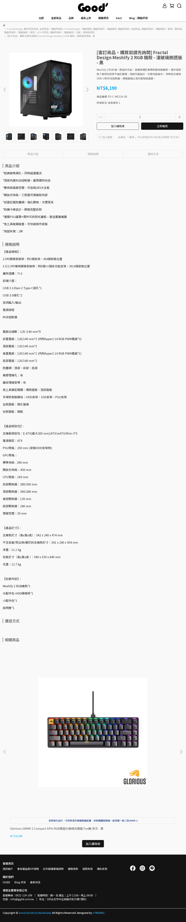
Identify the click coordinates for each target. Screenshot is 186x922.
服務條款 (73, 869)
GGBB (6, 882)
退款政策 (87, 869)
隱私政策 (102, 869)
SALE (119, 18)
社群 (41, 18)
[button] (87, 89)
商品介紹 (32, 154)
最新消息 (35, 882)
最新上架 (86, 18)
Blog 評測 (20, 882)
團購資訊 (103, 18)
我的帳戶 (8, 869)
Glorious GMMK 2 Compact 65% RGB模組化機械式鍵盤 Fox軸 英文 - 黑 (56, 828)
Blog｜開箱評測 (138, 18)
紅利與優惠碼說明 (53, 869)
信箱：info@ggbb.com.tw (18, 899)
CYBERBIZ (98, 913)
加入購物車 (118, 126)
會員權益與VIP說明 (28, 869)
